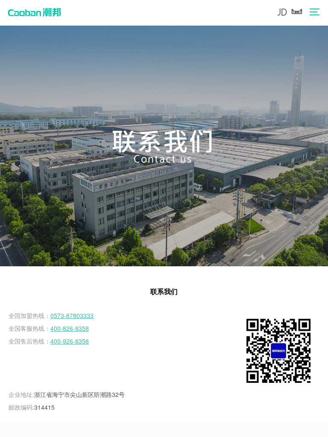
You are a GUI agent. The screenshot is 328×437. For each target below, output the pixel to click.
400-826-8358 (69, 328)
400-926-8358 (69, 341)
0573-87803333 (72, 315)
